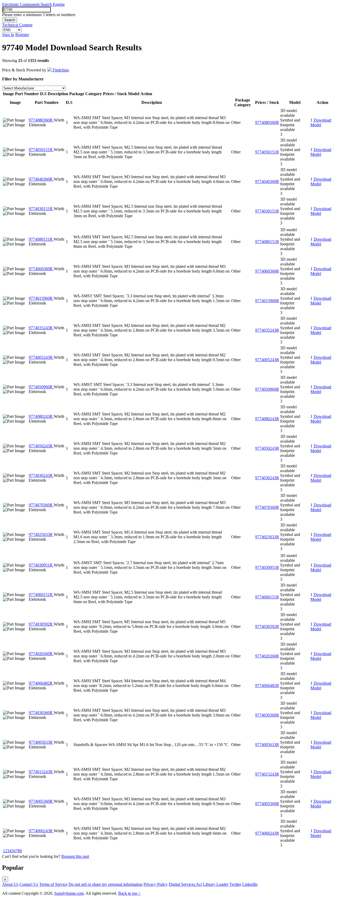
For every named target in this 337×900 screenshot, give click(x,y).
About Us (10, 884)
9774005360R (41, 801)
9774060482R (41, 683)
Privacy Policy (155, 884)
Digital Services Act (185, 884)
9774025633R (41, 534)
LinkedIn (249, 884)
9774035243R (41, 328)
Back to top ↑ (129, 893)
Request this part (75, 856)
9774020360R (41, 653)
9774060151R (41, 594)
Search (9, 20)
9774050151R (41, 149)
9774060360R (41, 269)
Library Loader (215, 884)
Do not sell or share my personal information (105, 884)
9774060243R (41, 831)
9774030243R (41, 475)
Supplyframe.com (69, 893)
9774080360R (41, 120)
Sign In (8, 34)
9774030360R (41, 712)
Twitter (235, 884)
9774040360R (41, 179)
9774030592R (41, 624)
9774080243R (41, 416)
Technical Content (17, 25)
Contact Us (28, 884)
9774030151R (41, 208)
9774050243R (41, 446)
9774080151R (41, 239)
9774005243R (41, 357)
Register (22, 34)
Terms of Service (53, 884)
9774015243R (41, 772)
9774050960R (41, 387)
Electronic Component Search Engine (33, 4)
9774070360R (41, 505)
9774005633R (41, 742)
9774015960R (41, 298)
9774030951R (41, 565)
